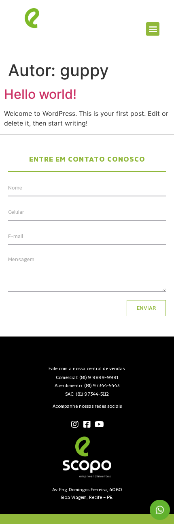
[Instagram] (75, 424)
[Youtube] (99, 424)
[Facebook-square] (87, 424)
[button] (152, 29)
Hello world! (40, 94)
